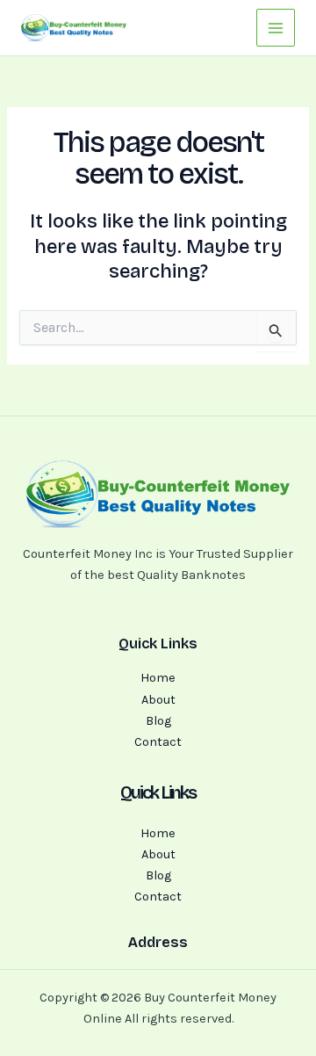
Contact (158, 741)
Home (158, 677)
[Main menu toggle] (275, 28)
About (158, 699)
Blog (158, 720)
